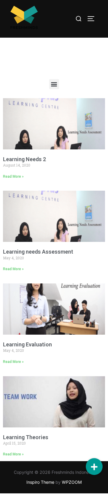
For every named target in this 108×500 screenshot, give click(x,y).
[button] (54, 84)
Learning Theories (25, 437)
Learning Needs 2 (24, 159)
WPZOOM (72, 482)
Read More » (13, 176)
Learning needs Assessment (38, 251)
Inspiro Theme (40, 482)
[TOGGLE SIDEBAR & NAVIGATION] (93, 18)
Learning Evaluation (27, 344)
